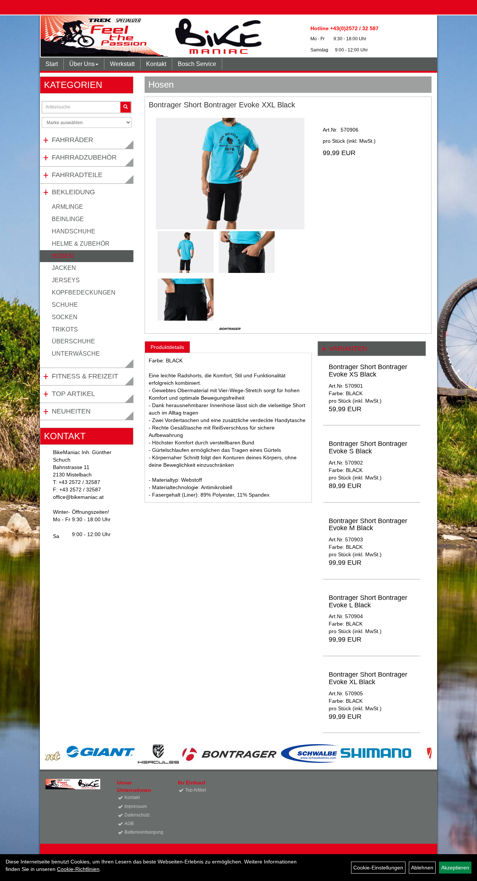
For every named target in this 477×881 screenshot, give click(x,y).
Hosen (62, 256)
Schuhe (65, 305)
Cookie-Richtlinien (78, 869)
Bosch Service (197, 64)
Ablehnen (422, 868)
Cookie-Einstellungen (378, 868)
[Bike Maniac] (153, 36)
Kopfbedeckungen (84, 292)
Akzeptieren (455, 868)
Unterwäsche (76, 353)
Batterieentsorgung (142, 832)
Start (51, 64)
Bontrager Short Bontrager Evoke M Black (368, 524)
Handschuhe (73, 231)
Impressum (135, 806)
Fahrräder (72, 140)
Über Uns (82, 64)
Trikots (65, 329)
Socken (65, 317)
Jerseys (66, 280)
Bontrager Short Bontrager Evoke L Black (368, 601)
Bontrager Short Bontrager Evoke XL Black (368, 678)
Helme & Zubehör (81, 243)
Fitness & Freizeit (85, 376)
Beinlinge (68, 219)
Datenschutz (137, 815)
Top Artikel (73, 393)
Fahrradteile (77, 175)
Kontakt (156, 64)
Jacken (64, 268)
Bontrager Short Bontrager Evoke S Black (368, 447)
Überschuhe (73, 341)
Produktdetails (167, 347)
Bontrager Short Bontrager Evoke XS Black (368, 370)
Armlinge (67, 207)
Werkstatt (122, 64)
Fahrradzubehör (84, 157)
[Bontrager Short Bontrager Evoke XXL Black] (230, 173)
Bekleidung (73, 192)
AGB (129, 823)
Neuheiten (71, 411)
